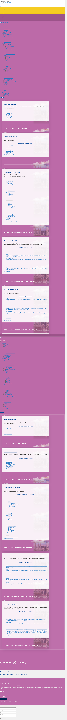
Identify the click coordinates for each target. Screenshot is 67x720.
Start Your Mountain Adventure (26, 111)
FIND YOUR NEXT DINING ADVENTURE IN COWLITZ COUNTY (20, 281)
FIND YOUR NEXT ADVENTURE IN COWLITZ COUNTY (18, 232)
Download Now (12, 334)
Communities (4, 695)
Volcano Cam (4, 697)
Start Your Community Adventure (25, 143)
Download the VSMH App (9, 14)
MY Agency (16, 701)
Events (3, 693)
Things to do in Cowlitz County (12, 172)
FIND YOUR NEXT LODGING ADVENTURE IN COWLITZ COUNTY (21, 330)
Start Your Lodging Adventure (25, 296)
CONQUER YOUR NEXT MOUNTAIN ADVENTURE (17, 128)
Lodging (3, 696)
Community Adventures (10, 137)
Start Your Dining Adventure (25, 247)
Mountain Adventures (10, 104)
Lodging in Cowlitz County (11, 289)
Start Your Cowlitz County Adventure (25, 179)
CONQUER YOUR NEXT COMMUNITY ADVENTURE (17, 164)
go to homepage (17, 676)
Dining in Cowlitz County (10, 241)
